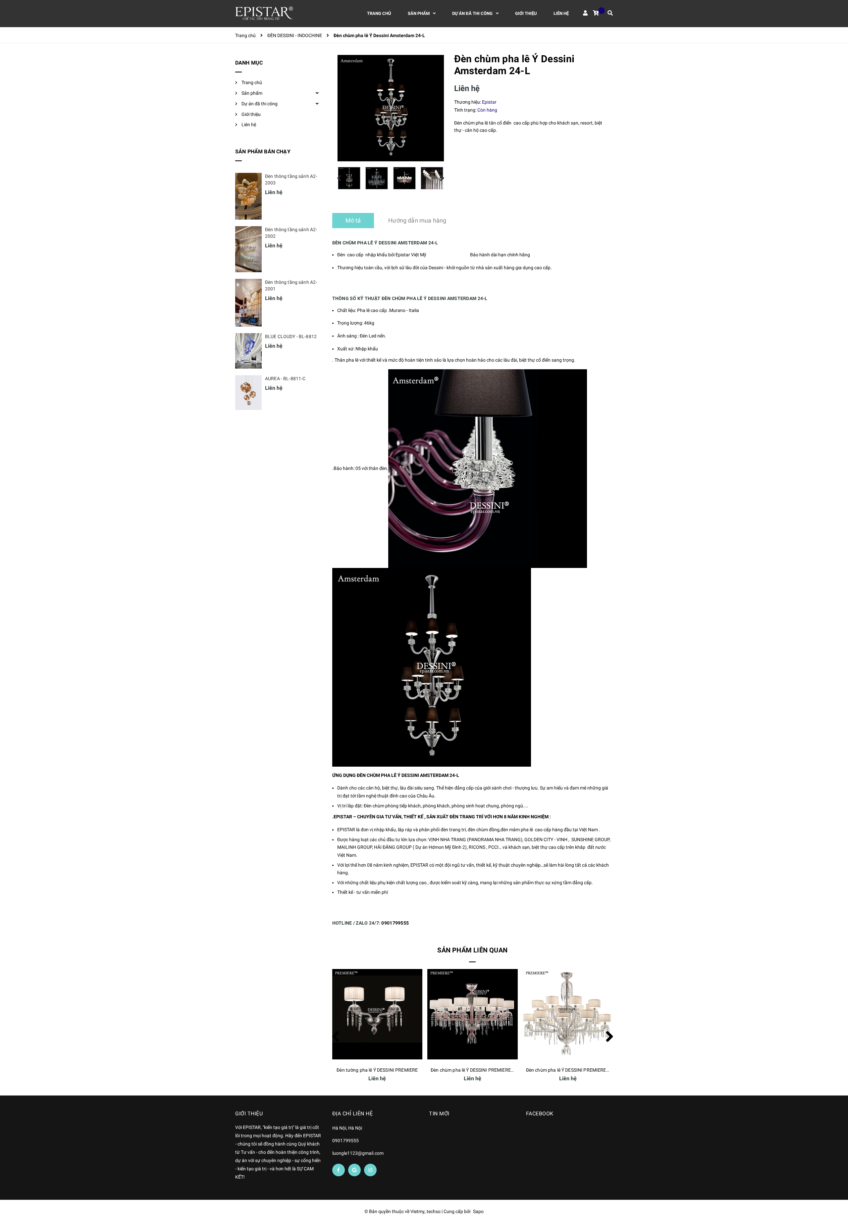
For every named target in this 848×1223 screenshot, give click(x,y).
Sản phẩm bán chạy (263, 151)
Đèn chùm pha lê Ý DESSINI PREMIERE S (472, 1070)
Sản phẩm (251, 93)
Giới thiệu (251, 114)
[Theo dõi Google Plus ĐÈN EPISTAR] (354, 1170)
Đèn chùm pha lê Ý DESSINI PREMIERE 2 (568, 1070)
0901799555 (395, 923)
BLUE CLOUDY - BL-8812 (291, 336)
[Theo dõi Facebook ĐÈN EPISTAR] (338, 1170)
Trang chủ (251, 82)
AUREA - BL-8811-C (285, 378)
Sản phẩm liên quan (472, 950)
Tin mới (439, 1113)
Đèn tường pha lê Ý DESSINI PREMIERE (377, 1070)
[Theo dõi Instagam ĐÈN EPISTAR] (370, 1170)
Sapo (478, 1211)
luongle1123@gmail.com (358, 1153)
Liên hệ (248, 124)
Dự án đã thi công (259, 103)
